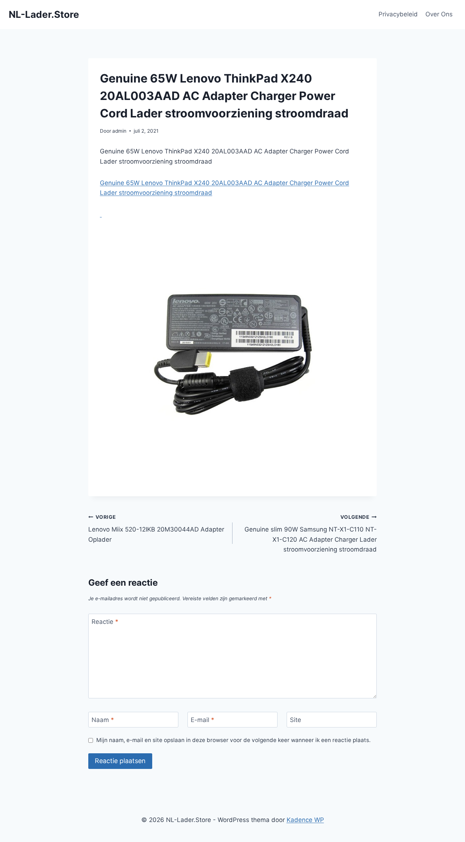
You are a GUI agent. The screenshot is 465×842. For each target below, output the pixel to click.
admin (119, 131)
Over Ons (439, 14)
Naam (103, 719)
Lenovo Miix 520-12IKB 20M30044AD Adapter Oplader (156, 528)
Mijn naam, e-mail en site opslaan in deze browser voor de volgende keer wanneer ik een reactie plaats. (233, 740)
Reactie (105, 621)
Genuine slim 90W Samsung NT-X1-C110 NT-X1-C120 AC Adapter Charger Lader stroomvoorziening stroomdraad (310, 533)
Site (295, 719)
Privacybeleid (398, 14)
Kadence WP (305, 819)
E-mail (202, 719)
